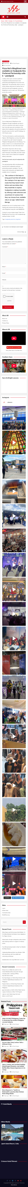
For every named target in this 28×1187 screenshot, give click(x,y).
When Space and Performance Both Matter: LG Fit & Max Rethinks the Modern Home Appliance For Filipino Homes (14, 934)
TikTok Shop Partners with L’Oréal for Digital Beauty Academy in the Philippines (13, 979)
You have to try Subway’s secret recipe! (13, 227)
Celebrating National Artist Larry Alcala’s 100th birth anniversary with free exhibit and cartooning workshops (13, 954)
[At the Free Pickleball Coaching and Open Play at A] (14, 467)
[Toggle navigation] (7, 17)
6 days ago (6, 1072)
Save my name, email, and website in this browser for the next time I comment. (12, 289)
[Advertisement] (14, 41)
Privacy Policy (5, 323)
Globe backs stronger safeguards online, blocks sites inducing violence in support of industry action (14, 941)
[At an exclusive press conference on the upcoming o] (14, 859)
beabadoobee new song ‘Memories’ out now (13, 959)
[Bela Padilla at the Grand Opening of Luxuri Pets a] (14, 761)
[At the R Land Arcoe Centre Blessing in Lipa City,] (14, 516)
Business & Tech (6, 1012)
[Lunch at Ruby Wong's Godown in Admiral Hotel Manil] (14, 540)
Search (24, 922)
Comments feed (6, 912)
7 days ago (6, 1095)
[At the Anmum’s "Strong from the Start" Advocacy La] (14, 565)
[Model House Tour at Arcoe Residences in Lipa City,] (14, 491)
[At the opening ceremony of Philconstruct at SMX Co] (14, 418)
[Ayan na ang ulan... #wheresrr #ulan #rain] (14, 810)
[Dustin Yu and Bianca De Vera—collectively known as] (14, 785)
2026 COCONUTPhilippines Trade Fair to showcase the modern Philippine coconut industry (13, 1020)
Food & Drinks (6, 61)
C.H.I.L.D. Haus (20, 232)
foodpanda (7, 219)
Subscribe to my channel (15, 347)
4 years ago (6, 63)
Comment (5, 246)
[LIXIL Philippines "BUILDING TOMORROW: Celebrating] (14, 638)
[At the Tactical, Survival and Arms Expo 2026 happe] (14, 589)
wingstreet (18, 219)
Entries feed (5, 910)
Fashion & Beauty (14, 1012)
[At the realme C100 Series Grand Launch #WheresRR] (14, 614)
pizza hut (13, 219)
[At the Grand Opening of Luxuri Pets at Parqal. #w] (14, 712)
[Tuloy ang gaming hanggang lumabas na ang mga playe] (14, 687)
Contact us (5, 320)
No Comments (7, 65)
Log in (3, 908)
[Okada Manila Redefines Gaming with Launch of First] (14, 883)
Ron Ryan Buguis (15, 63)
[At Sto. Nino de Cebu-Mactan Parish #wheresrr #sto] (14, 442)
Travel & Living (13, 1038)
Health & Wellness (14, 1014)
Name (4, 266)
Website (4, 279)
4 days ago (6, 1046)
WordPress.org (6, 915)
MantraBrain (14, 1185)
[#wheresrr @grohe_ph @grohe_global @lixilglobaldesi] (14, 663)
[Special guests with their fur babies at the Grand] (14, 736)
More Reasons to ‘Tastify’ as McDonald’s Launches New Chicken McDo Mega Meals (13, 1091)
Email (4, 273)
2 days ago (6, 1024)
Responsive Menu (25, 1)
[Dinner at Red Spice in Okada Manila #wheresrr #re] (14, 834)
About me (4, 318)
